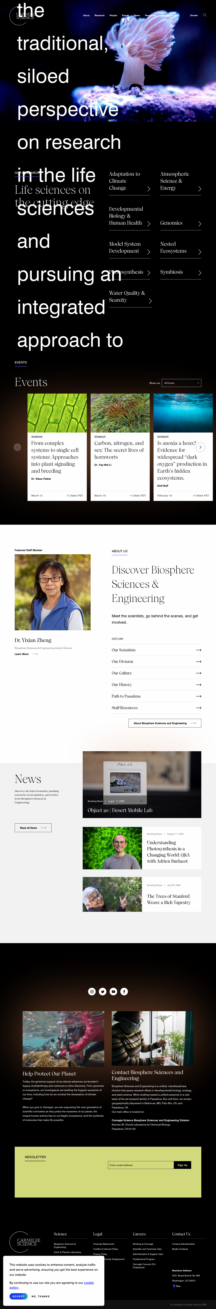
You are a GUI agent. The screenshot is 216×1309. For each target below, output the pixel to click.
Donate (194, 15)
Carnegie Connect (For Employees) (144, 1266)
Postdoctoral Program (144, 1259)
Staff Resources (125, 707)
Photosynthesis (126, 272)
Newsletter (35, 1157)
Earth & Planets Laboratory (67, 1252)
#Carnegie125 (168, 15)
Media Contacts (180, 1248)
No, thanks (41, 1296)
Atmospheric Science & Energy (174, 181)
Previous (17, 447)
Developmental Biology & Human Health (126, 216)
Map (176, 1286)
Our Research (27, 173)
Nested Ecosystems (173, 247)
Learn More (21, 654)
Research (100, 15)
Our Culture (122, 673)
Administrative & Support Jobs (148, 1253)
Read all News (28, 827)
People (113, 15)
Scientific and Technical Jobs (147, 1248)
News (137, 15)
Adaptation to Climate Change (124, 181)
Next (200, 447)
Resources (150, 15)
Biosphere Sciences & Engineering (65, 1245)
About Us (120, 551)
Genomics (171, 223)
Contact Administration (183, 1243)
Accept (19, 1296)
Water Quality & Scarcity (127, 296)
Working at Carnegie (143, 1243)
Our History (122, 684)
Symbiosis (171, 272)
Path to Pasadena (126, 696)
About (86, 15)
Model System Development (125, 247)
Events (125, 15)
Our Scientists (124, 650)
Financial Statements (103, 1243)
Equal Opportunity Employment (108, 1259)
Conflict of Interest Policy (105, 1248)
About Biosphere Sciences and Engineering (160, 723)
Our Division (122, 661)
